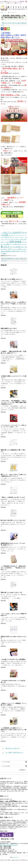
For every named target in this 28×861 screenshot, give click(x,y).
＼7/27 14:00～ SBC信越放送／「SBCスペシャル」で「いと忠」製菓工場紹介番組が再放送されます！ (13, 402)
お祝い (9, 235)
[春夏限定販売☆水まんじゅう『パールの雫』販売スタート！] (13, 539)
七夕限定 (22, 239)
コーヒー (22, 235)
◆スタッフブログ (7, 23)
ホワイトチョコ (15, 239)
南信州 (5, 244)
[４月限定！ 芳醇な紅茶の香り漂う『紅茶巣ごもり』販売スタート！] (13, 347)
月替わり (23, 246)
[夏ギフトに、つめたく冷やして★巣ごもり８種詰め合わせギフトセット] (13, 470)
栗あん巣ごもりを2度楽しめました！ (12, 279)
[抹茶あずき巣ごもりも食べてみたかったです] (13, 633)
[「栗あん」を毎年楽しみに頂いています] (13, 493)
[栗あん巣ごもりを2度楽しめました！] (13, 275)
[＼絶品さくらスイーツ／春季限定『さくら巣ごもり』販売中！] (13, 699)
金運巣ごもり (21, 249)
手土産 (14, 247)
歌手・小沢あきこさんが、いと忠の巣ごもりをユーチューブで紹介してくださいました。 (13, 303)
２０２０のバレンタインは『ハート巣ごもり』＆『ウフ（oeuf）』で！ (13, 426)
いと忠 (2, 232)
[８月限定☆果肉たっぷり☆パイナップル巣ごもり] (13, 372)
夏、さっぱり (23, 244)
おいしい (8, 232)
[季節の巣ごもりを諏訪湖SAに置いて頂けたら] (13, 446)
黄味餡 (4, 253)
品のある (19, 244)
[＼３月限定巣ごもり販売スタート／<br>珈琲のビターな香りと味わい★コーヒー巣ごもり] (13, 724)
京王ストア (3, 242)
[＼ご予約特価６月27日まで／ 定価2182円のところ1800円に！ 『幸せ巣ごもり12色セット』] (13, 562)
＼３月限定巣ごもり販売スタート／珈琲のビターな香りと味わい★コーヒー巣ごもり (13, 729)
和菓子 (15, 244)
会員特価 (7, 242)
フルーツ (17, 237)
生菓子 (2, 249)
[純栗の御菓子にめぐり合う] (13, 324)
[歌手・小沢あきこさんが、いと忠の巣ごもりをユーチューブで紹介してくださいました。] (13, 298)
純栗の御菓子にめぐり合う (9, 328)
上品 (25, 239)
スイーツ (13, 237)
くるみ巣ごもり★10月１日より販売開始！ (13, 659)
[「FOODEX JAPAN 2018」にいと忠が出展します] (13, 676)
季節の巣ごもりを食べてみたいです (11, 592)
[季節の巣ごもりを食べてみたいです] (13, 588)
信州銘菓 (17, 242)
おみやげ (17, 232)
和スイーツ (10, 244)
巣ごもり (5, 246)
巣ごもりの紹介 (16, 23)
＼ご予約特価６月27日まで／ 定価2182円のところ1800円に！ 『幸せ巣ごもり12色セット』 (13, 567)
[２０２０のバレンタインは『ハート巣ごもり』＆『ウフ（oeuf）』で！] (13, 421)
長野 (2, 251)
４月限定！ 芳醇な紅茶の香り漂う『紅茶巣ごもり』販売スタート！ (13, 352)
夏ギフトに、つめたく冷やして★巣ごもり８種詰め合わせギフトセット (13, 475)
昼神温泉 (18, 247)
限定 (4, 251)
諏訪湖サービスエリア (13, 249)
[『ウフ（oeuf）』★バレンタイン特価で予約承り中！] (13, 610)
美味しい (6, 249)
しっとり (16, 235)
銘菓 (25, 249)
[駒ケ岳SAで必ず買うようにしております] (13, 516)
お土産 (5, 235)
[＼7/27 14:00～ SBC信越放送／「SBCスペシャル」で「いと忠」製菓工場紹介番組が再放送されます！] (13, 397)
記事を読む (3, 289)
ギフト (19, 235)
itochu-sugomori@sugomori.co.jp (8, 845)
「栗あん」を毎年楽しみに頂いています (13, 497)
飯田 (12, 251)
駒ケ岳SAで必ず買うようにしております (13, 520)
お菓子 (12, 235)
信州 (11, 241)
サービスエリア (6, 237)
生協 (26, 247)
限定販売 (8, 251)
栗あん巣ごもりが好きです (12, 748)
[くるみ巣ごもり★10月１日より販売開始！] (13, 655)
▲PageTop (22, 769)
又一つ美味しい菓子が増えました (14, 752)
